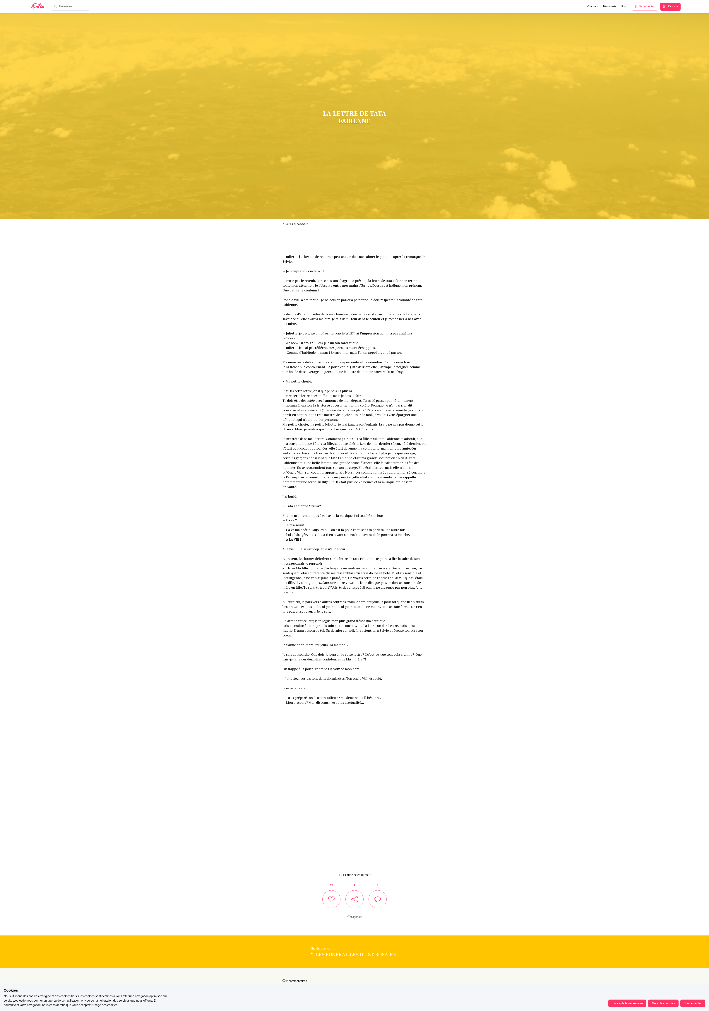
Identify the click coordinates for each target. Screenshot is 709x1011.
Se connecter (646, 6)
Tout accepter (693, 1003)
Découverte (609, 6)
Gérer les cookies (663, 1003)
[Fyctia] (38, 7)
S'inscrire (672, 6)
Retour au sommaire (296, 224)
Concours (592, 6)
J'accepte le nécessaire (627, 1003)
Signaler (356, 917)
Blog (623, 6)
